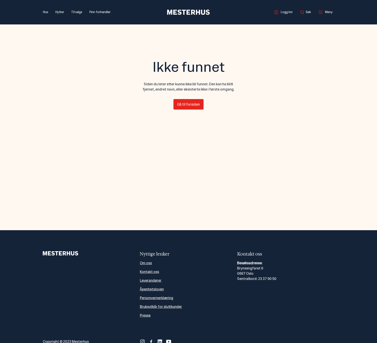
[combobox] (306, 12)
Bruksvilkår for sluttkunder (161, 306)
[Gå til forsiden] (188, 12)
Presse (145, 315)
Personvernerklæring (156, 298)
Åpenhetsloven (152, 289)
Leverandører (150, 280)
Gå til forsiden (188, 104)
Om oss (146, 263)
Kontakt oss (149, 271)
